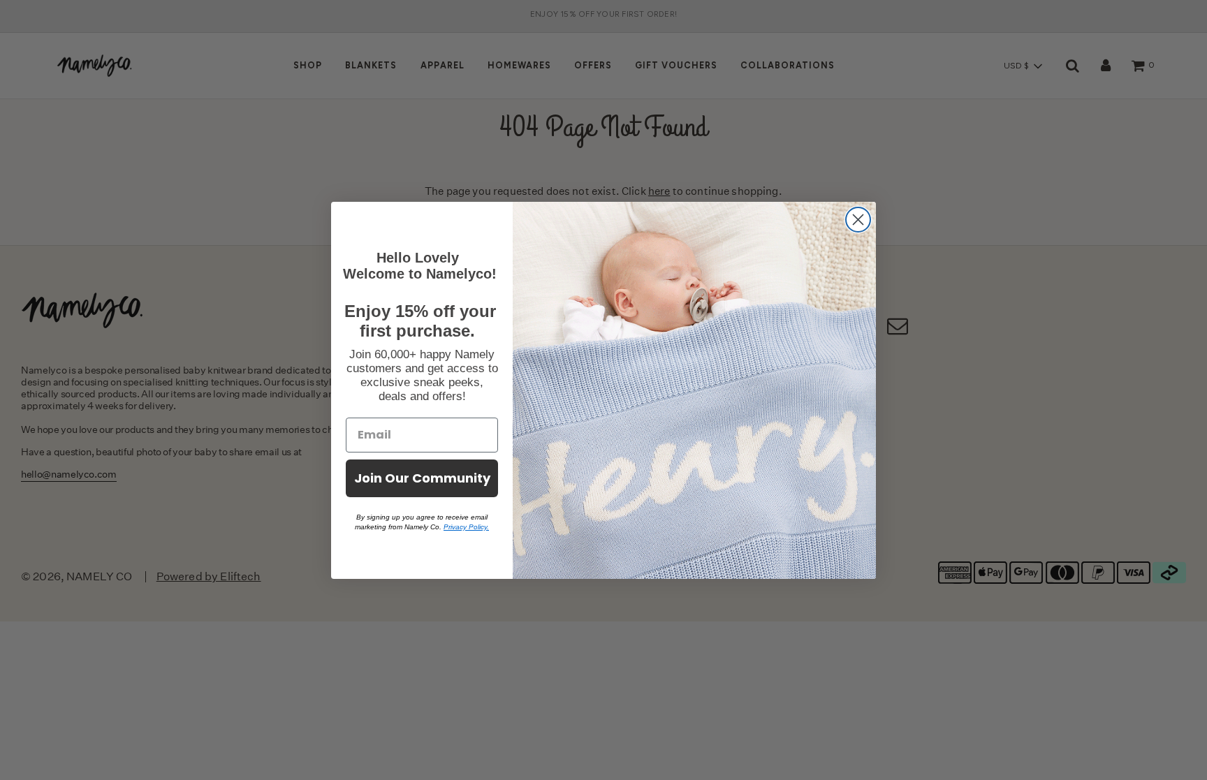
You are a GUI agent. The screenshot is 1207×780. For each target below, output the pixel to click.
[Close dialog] (858, 219)
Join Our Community (422, 478)
